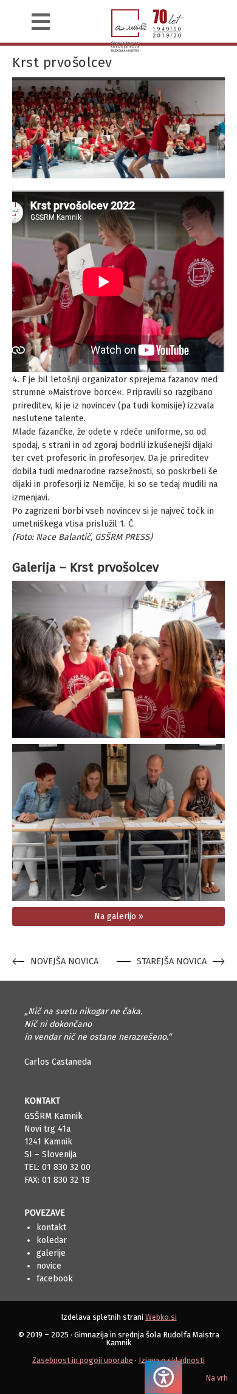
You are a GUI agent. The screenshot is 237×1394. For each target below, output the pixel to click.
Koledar (51, 1240)
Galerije (51, 1253)
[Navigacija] (40, 21)
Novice (48, 1266)
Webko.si (161, 1317)
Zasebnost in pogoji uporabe (82, 1360)
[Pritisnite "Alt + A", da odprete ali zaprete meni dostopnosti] (163, 1377)
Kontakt (51, 1227)
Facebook (54, 1278)
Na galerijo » (118, 916)
